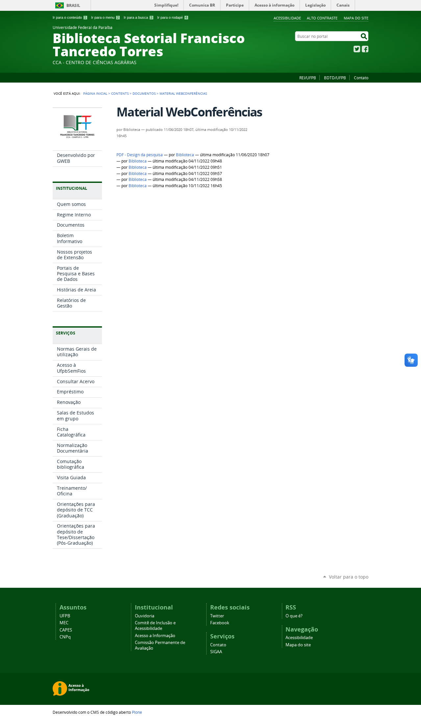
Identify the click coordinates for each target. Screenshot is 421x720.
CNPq (65, 637)
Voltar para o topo (348, 577)
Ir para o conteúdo (69, 17)
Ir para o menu (105, 17)
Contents (120, 93)
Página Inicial (95, 93)
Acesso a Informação (155, 635)
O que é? (294, 616)
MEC (64, 623)
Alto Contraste (322, 17)
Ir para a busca (138, 17)
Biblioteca (185, 155)
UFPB (65, 616)
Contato (361, 77)
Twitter (357, 49)
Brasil (73, 5)
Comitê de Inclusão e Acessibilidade (155, 625)
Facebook (365, 49)
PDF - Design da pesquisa (139, 155)
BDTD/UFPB (335, 77)
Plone (137, 712)
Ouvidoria (144, 616)
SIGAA (216, 652)
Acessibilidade (287, 17)
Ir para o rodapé (172, 17)
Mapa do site (356, 17)
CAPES (66, 630)
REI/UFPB (307, 77)
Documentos (144, 93)
